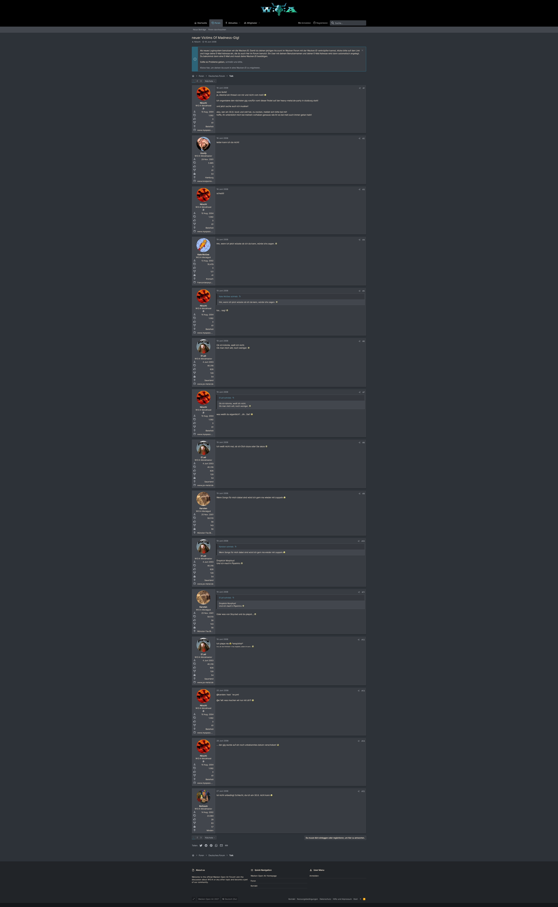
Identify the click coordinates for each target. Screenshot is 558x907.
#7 (364, 392)
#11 (363, 592)
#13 (363, 691)
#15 (363, 791)
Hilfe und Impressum (342, 899)
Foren (253, 881)
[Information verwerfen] (362, 50)
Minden (210, 830)
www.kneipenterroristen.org (210, 181)
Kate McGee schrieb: (228, 296)
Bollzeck (203, 806)
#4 (363, 240)
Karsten (203, 508)
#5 (363, 291)
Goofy (203, 153)
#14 (363, 741)
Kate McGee (203, 254)
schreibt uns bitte (234, 62)
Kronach (209, 279)
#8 (363, 442)
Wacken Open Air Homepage (264, 876)
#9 (363, 493)
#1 (364, 88)
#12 (363, 639)
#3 (363, 189)
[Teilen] (360, 88)
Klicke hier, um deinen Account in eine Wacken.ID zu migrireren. (230, 67)
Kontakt (254, 886)
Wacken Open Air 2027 (208, 899)
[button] (240, 23)
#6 (363, 341)
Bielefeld (209, 126)
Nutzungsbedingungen (307, 899)
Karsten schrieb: (226, 546)
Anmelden (314, 876)
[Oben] (360, 899)
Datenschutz (325, 899)
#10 (363, 541)
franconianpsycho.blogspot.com (211, 282)
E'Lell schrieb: (225, 398)
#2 (363, 138)
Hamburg (209, 177)
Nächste (209, 81)
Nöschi (197, 42)
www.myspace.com (206, 130)
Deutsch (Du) (230, 899)
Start (355, 899)
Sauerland (208, 380)
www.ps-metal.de (205, 384)
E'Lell (203, 356)
